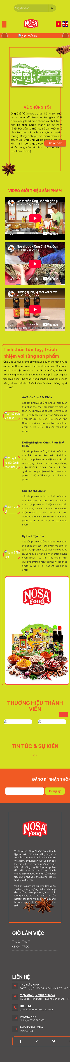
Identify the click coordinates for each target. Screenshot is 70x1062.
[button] (65, 36)
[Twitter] (53, 1041)
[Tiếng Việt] (58, 24)
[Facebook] (20, 1041)
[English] (65, 24)
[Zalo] (37, 1041)
